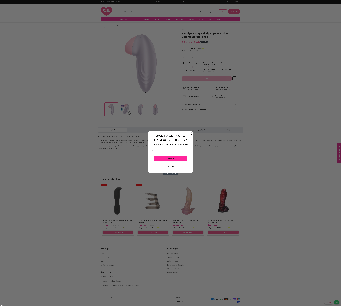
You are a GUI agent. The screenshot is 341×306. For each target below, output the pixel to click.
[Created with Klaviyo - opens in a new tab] (170, 174)
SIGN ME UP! (170, 158)
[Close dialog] (190, 133)
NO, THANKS (170, 166)
